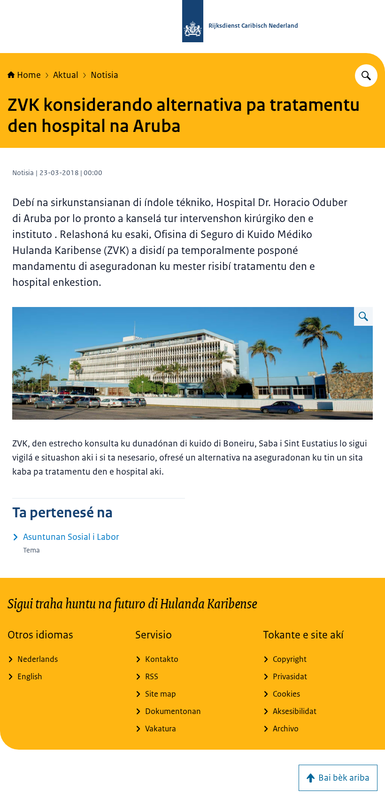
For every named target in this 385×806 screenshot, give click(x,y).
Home (29, 75)
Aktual (65, 75)
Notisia (104, 75)
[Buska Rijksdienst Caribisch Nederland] (366, 75)
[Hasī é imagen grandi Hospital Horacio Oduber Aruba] (363, 316)
